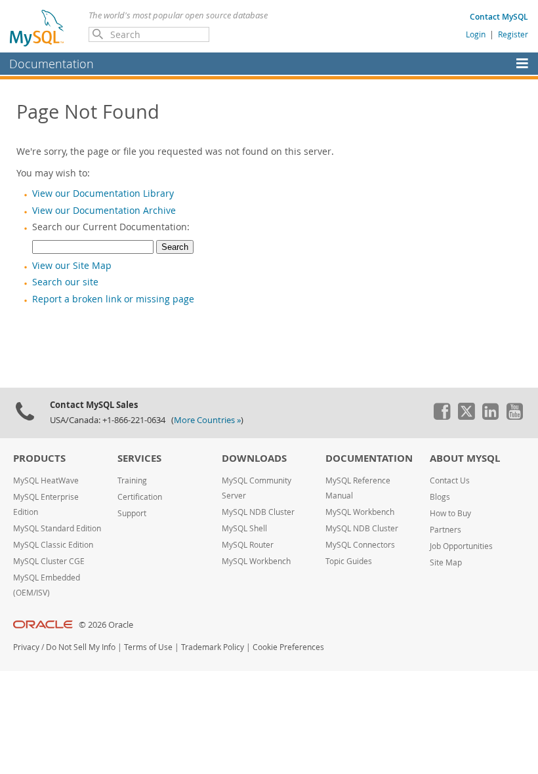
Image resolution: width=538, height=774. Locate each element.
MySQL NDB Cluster (258, 512)
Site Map (446, 562)
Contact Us (450, 480)
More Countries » (207, 420)
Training (132, 480)
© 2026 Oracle (106, 624)
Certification (139, 497)
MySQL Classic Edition (53, 545)
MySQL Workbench (256, 561)
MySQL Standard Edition (57, 528)
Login (476, 34)
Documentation (51, 63)
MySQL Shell (244, 528)
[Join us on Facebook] (441, 416)
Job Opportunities (461, 546)
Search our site (65, 282)
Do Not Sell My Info (80, 647)
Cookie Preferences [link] (288, 647)
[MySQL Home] (37, 27)
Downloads (254, 458)
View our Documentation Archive (104, 210)
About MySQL (465, 458)
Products (39, 458)
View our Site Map (72, 266)
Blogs (440, 497)
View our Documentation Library (103, 193)
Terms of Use (148, 647)
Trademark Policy (212, 647)
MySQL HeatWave (46, 480)
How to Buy (450, 513)
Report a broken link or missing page (113, 299)
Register (513, 34)
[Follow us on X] (465, 416)
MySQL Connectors (360, 545)
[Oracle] (43, 624)
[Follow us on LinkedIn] (490, 416)
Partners (445, 530)
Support (131, 513)
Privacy (26, 647)
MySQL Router (248, 545)
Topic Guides (348, 561)
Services (139, 458)
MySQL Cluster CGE (49, 561)
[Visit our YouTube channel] (514, 416)
